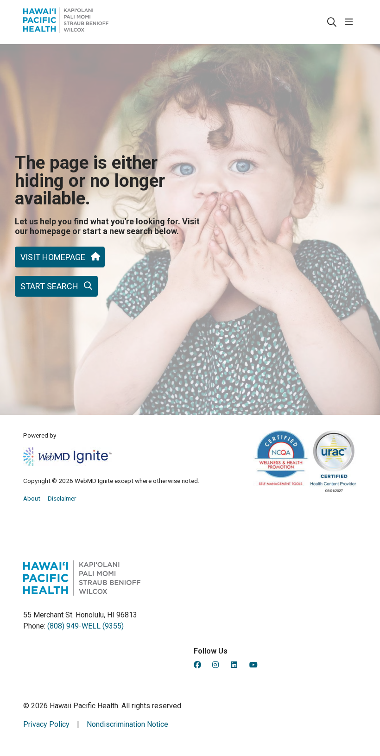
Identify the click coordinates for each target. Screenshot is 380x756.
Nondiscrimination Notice (127, 724)
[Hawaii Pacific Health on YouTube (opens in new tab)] (253, 665)
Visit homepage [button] (52, 257)
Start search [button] (49, 286)
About (31, 498)
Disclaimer (62, 498)
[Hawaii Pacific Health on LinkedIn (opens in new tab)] (234, 665)
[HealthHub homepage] (65, 22)
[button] (351, 22)
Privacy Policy (46, 724)
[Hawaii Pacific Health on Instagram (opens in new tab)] (215, 665)
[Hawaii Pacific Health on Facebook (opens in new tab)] (197, 665)
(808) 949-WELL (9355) (85, 626)
